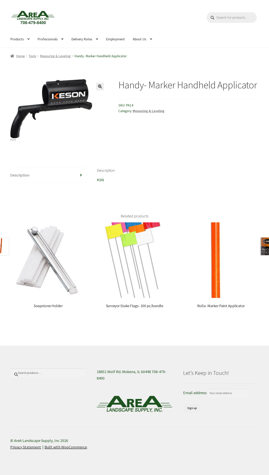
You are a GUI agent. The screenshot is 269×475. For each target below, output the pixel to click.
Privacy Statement (25, 447)
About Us (139, 39)
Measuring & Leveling (55, 56)
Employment (115, 39)
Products (17, 39)
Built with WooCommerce (66, 447)
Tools (32, 56)
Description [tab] (19, 175)
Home (20, 56)
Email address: (195, 392)
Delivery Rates (81, 39)
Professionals (47, 39)
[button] (100, 87)
